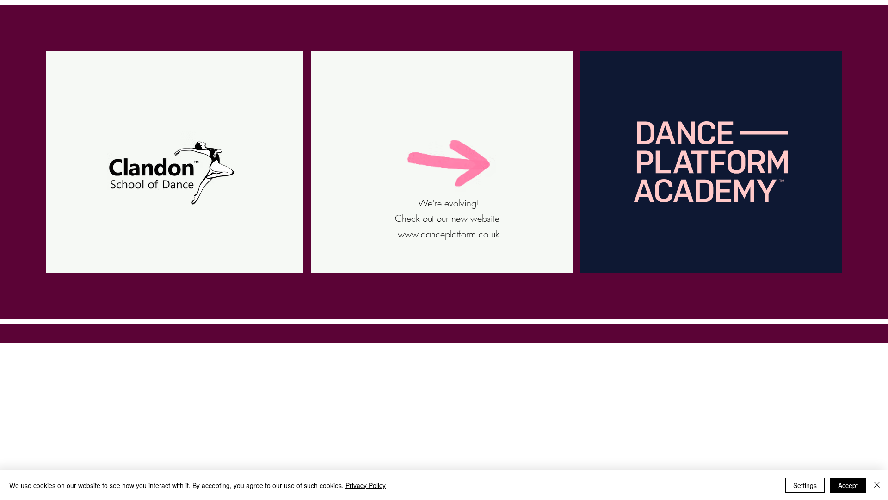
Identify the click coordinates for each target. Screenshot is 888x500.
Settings (805, 485)
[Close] (876, 485)
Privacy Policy (365, 485)
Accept (848, 485)
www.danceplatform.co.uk (449, 234)
